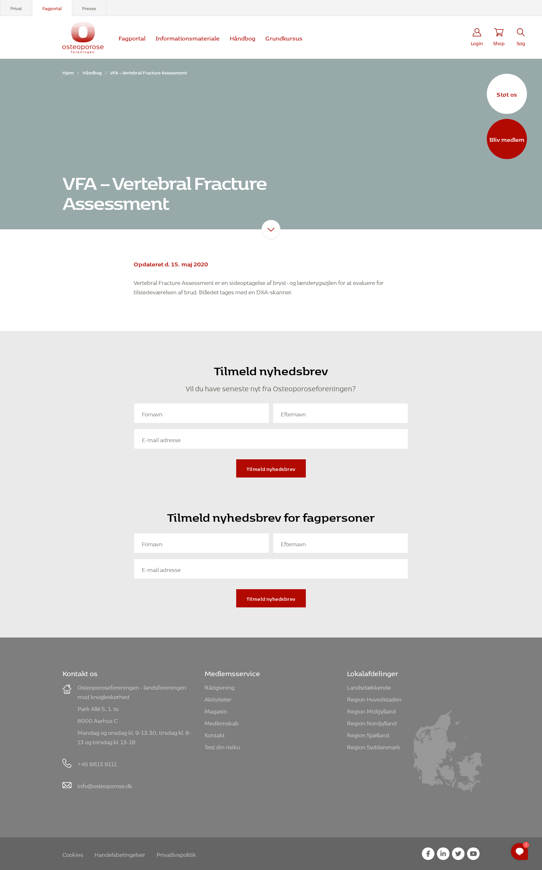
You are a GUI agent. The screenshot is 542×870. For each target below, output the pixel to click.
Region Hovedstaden (374, 698)
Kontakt (215, 734)
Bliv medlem (506, 139)
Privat (16, 7)
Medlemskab (222, 722)
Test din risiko (222, 746)
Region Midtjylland (371, 710)
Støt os (507, 93)
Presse (89, 7)
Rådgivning (219, 686)
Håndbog (242, 37)
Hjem (68, 72)
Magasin (216, 710)
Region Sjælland (368, 734)
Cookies (72, 853)
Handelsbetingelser (119, 853)
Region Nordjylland (372, 722)
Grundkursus (283, 37)
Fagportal (52, 7)
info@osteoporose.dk (104, 785)
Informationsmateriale (188, 37)
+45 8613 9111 (97, 763)
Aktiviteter (218, 698)
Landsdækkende (369, 686)
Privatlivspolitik (176, 853)
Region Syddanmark (373, 746)
